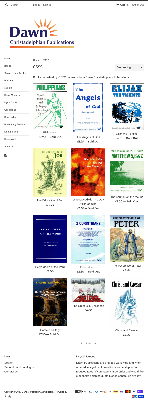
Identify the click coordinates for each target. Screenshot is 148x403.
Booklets (8, 80)
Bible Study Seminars (15, 124)
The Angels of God (88, 137)
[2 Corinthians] (88, 239)
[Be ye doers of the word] (50, 239)
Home (7, 58)
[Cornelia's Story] (50, 302)
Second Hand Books (15, 73)
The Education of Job (50, 200)
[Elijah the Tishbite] (127, 106)
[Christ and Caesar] (127, 302)
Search (8, 362)
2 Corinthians (88, 267)
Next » (92, 343)
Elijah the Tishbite (127, 133)
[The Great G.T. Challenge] (88, 290)
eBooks (8, 88)
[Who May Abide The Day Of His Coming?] (88, 172)
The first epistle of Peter (126, 265)
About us (8, 146)
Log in (36, 4)
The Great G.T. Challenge (88, 305)
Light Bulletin (11, 131)
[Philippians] (50, 105)
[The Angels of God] (88, 108)
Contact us (11, 371)
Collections (10, 110)
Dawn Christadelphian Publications (38, 392)
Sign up (47, 4)
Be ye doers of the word (50, 266)
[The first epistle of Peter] (127, 238)
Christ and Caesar (126, 330)
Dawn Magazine (12, 95)
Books (7, 66)
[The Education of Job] (50, 172)
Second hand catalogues (20, 367)
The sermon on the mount (127, 196)
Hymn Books (10, 102)
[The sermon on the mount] (127, 170)
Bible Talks (10, 117)
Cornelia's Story (50, 330)
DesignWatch (11, 139)
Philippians (50, 132)
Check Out (138, 4)
